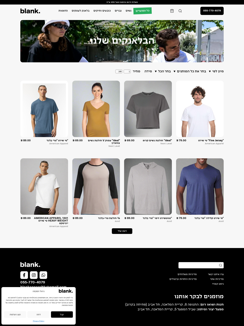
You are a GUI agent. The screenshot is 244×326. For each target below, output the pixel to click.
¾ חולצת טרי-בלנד (109, 218)
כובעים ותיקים (102, 10)
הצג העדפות (15, 314)
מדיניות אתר (217, 279)
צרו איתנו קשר (216, 274)
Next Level (166, 143)
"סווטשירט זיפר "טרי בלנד (157, 218)
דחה (39, 314)
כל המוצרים (143, 10)
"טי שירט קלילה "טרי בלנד (209, 218)
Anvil (221, 221)
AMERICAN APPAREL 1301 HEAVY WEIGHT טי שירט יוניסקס (51, 221)
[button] (122, 231)
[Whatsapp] (43, 275)
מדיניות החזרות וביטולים (183, 279)
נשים (128, 10)
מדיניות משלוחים (187, 274)
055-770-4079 (32, 282)
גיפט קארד (218, 284)
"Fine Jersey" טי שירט (211, 140)
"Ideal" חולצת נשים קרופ (157, 140)
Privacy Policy (38, 321)
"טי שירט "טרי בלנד (57, 140)
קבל (62, 314)
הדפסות (63, 10)
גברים (118, 10)
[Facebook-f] (24, 275)
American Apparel (214, 143)
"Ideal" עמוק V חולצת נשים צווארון (104, 142)
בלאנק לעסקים (80, 10)
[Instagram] (34, 275)
